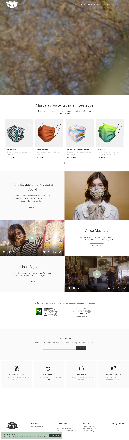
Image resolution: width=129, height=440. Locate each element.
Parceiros (34, 423)
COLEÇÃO (32, 207)
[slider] (27, 252)
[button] (3, 141)
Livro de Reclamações (89, 432)
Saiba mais (43, 436)
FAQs (58, 426)
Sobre (77, 4)
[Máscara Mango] (49, 139)
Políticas (86, 423)
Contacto (105, 4)
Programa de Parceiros (37, 426)
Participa (32, 282)
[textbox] (59, 348)
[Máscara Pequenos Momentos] (80, 139)
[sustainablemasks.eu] (12, 4)
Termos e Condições (89, 426)
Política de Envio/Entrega (64, 428)
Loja (83, 4)
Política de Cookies (88, 430)
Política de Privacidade (89, 428)
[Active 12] (110, 139)
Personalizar (93, 4)
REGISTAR (81, 348)
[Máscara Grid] (19, 139)
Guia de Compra (62, 423)
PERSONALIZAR (97, 245)
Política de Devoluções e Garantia (66, 430)
